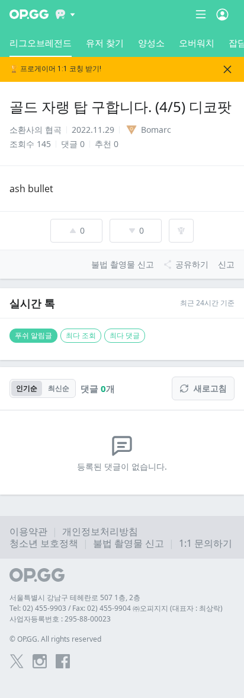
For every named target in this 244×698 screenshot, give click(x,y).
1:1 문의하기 (205, 543)
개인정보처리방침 (100, 531)
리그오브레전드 (40, 43)
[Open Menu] (222, 14)
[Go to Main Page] (29, 14)
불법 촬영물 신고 (128, 543)
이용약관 (28, 531)
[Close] (227, 69)
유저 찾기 (105, 43)
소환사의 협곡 (35, 129)
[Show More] (65, 14)
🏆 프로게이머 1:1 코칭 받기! (55, 69)
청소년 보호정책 (43, 543)
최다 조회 (81, 335)
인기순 (26, 388)
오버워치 (196, 43)
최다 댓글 (125, 335)
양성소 (151, 43)
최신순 (58, 388)
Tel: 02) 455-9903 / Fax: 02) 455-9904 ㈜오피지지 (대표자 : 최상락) (116, 608)
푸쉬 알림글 (33, 335)
